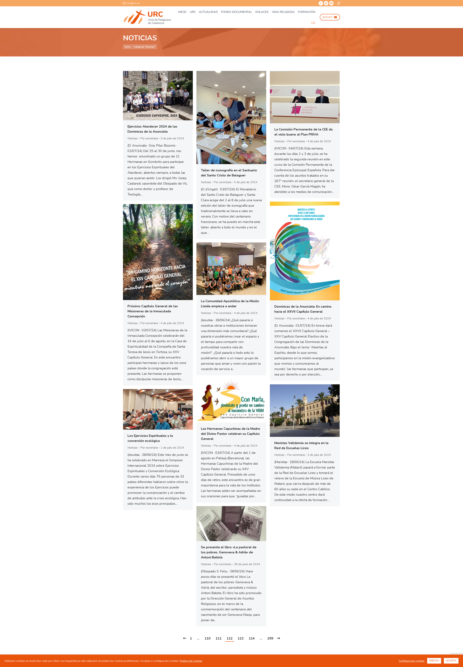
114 (252, 638)
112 (230, 638)
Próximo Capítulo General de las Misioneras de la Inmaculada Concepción (153, 311)
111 (219, 638)
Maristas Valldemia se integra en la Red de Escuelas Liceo (301, 445)
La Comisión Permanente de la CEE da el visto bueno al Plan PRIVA (303, 132)
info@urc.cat (133, 3)
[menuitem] (182, 12)
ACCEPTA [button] (451, 660)
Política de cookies (191, 660)
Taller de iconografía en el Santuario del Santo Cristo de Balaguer (229, 173)
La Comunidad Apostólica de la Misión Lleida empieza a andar (230, 303)
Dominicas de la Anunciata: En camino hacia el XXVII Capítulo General (303, 309)
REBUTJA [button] (434, 660)
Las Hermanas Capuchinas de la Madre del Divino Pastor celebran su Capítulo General (230, 434)
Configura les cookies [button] (411, 660)
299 (270, 638)
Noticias (133, 138)
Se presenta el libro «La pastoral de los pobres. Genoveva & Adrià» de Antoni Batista (228, 552)
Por (149, 138)
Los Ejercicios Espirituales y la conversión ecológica (150, 438)
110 (208, 638)
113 (241, 638)
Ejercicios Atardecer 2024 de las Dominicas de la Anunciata (152, 129)
